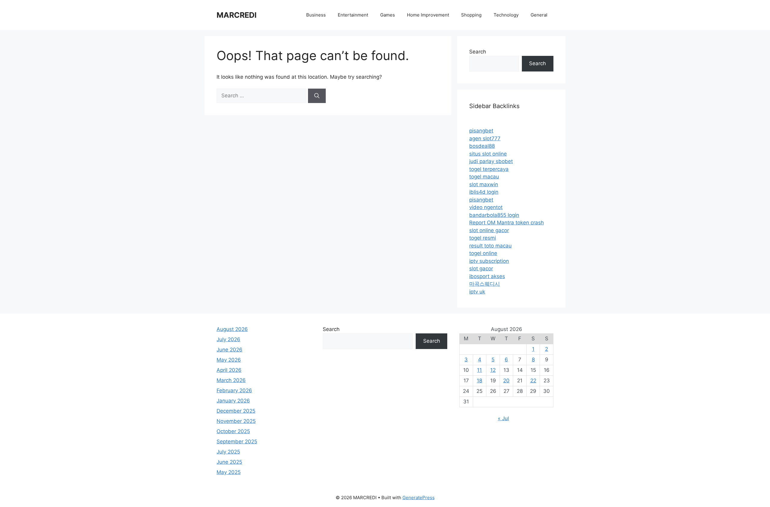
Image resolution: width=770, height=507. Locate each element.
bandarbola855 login (494, 215)
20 (506, 381)
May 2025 (229, 472)
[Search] (317, 96)
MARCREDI (237, 15)
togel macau (484, 177)
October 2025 (233, 431)
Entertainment (353, 15)
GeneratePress (418, 497)
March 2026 (231, 380)
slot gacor (481, 269)
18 (479, 381)
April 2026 (229, 370)
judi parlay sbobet (491, 161)
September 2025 (237, 442)
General (539, 15)
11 (479, 370)
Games (387, 15)
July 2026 (228, 339)
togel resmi (482, 238)
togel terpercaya (489, 169)
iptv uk (477, 292)
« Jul (503, 418)
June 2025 (229, 462)
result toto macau (490, 246)
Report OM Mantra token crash (506, 223)
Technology (506, 15)
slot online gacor (489, 230)
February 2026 (234, 390)
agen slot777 (484, 138)
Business (316, 15)
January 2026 (233, 401)
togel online (483, 253)
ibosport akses (487, 276)
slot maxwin (483, 184)
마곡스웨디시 (484, 284)
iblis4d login (483, 192)
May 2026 (229, 360)
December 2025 (236, 411)
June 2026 (229, 350)
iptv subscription (489, 261)
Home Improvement (428, 15)
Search (477, 52)
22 (533, 381)
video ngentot (486, 207)
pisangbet (481, 131)
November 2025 (236, 421)
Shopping (471, 15)
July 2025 (228, 452)
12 (493, 370)
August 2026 (232, 329)
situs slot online (488, 154)
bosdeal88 (482, 146)
